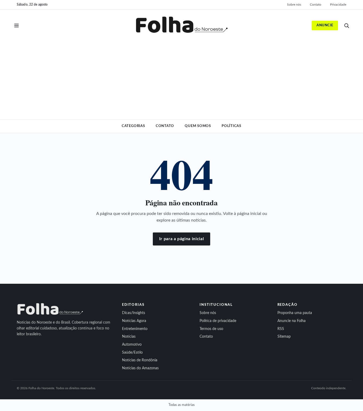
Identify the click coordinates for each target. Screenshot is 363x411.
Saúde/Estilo (132, 352)
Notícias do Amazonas (140, 368)
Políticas (231, 126)
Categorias (133, 126)
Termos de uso (211, 329)
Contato (315, 4)
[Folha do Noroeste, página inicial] (181, 25)
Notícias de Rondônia (139, 360)
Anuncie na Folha (291, 321)
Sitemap (284, 336)
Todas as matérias (181, 405)
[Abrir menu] (16, 25)
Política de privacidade (218, 321)
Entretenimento (134, 329)
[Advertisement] (181, 76)
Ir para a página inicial (181, 239)
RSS (280, 329)
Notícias (129, 336)
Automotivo (132, 344)
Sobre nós (294, 4)
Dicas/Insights (133, 313)
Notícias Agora (134, 321)
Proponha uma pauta (294, 313)
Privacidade (338, 4)
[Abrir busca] (346, 25)
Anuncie (324, 25)
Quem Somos (198, 126)
